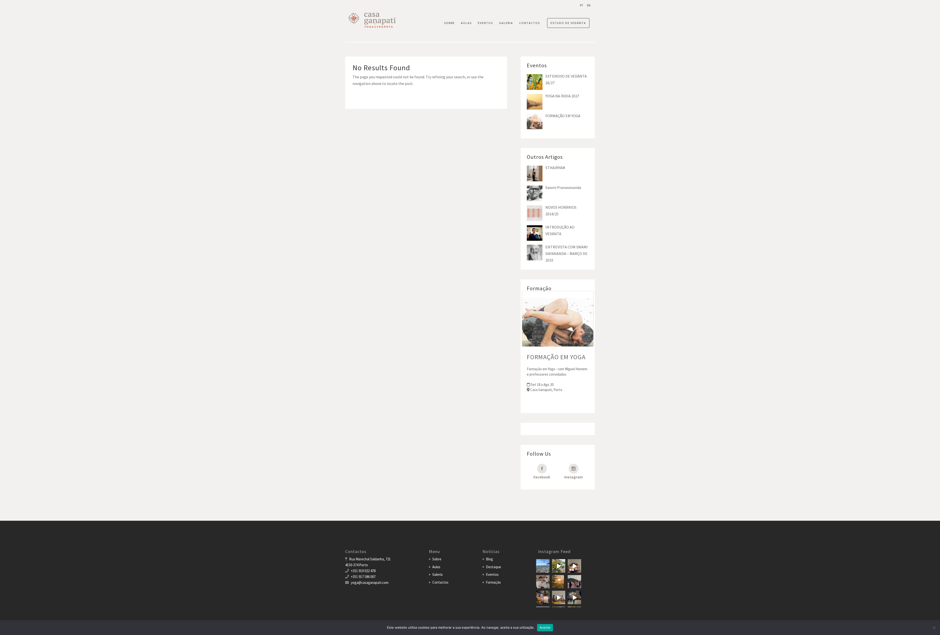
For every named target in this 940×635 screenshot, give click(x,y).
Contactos (440, 582)
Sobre (436, 559)
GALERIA (506, 23)
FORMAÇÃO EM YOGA (556, 357)
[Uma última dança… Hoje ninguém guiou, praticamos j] (574, 566)
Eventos (492, 574)
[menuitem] (581, 5)
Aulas (436, 567)
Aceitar (545, 627)
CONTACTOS (529, 23)
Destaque (493, 567)
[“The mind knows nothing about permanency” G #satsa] (558, 566)
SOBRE (449, 23)
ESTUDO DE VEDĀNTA (568, 23)
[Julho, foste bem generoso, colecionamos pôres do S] (558, 582)
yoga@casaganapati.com (369, 582)
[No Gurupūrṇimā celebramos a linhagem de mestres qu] (543, 597)
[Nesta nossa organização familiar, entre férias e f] (543, 566)
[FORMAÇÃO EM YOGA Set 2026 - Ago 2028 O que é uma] (574, 582)
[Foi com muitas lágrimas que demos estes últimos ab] (543, 582)
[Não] (933, 627)
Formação (493, 582)
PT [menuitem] (581, 5)
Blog (489, 559)
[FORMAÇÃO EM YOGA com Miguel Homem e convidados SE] (558, 597)
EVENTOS (485, 23)
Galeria (437, 574)
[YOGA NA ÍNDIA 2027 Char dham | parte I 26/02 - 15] (574, 597)
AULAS (466, 23)
